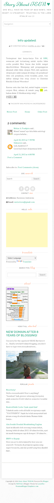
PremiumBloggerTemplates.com (27, 486)
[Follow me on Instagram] (32, 188)
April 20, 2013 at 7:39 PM (24, 140)
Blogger (45, 481)
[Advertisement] (27, 230)
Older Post (42, 111)
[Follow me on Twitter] (27, 188)
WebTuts (19, 484)
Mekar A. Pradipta (21, 128)
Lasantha (41, 484)
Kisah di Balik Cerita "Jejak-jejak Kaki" (22, 407)
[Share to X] (12, 96)
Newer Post (12, 111)
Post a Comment (14, 157)
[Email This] (7, 96)
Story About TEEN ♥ (27, 4)
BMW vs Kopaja (13, 438)
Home (27, 111)
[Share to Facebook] (15, 96)
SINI (45, 58)
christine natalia (20, 46)
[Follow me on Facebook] (21, 188)
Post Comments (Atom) (28, 167)
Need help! (11, 389)
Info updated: (27, 40)
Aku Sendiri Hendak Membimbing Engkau (24, 424)
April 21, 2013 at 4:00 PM (24, 154)
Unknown (18, 143)
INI (41, 90)
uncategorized (38, 104)
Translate (27, 261)
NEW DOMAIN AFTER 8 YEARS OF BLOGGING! (22, 333)
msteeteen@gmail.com (24, 202)
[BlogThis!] (10, 96)
